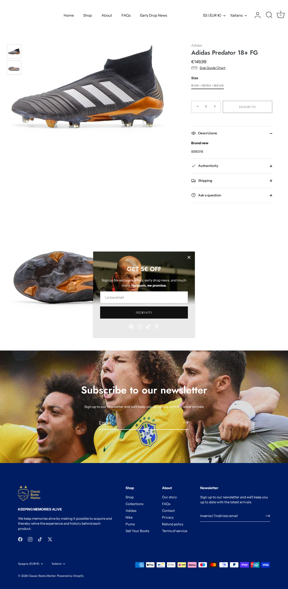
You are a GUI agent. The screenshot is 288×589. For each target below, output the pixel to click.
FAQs (126, 15)
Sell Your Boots (137, 531)
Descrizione (207, 133)
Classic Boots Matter (42, 576)
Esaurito (247, 106)
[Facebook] (131, 326)
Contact (168, 510)
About (106, 15)
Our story (169, 497)
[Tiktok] (148, 326)
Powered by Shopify (70, 576)
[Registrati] (268, 516)
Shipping (205, 180)
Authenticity (208, 166)
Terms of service (174, 531)
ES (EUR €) (212, 15)
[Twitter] (157, 326)
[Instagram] (139, 326)
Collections (134, 504)
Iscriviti (144, 312)
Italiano (236, 15)
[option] (14, 52)
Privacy (168, 517)
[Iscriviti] (185, 422)
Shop (87, 15)
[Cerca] (269, 15)
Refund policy (172, 524)
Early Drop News (153, 15)
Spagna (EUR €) (28, 563)
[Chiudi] (189, 257)
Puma (130, 524)
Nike (129, 517)
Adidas (196, 45)
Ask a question (209, 195)
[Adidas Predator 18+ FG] (14, 51)
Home (69, 15)
